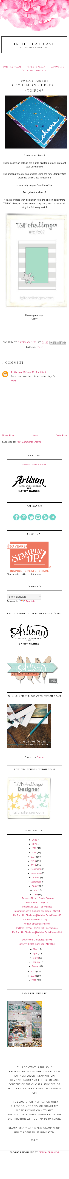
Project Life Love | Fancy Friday (37, 907)
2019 (33, 848)
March (36, 958)
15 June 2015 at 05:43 (34, 372)
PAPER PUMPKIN (36, 67)
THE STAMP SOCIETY (33, 70)
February (35, 962)
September (35, 882)
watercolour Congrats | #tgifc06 (37, 940)
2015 (33, 865)
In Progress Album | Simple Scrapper (37, 898)
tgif (40, 347)
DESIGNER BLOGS (49, 1152)
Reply (13, 380)
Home (35, 435)
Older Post (61, 435)
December (36, 869)
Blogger (40, 757)
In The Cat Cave (34, 44)
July (35, 890)
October (36, 877)
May (35, 949)
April (35, 953)
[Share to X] (58, 343)
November (36, 873)
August (35, 886)
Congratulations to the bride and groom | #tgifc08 (37, 911)
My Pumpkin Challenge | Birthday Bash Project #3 (37, 915)
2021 (34, 840)
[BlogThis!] (54, 343)
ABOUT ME (57, 67)
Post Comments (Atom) (28, 442)
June (35, 894)
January (36, 966)
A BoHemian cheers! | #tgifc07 (37, 919)
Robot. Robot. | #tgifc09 (37, 902)
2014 (33, 971)
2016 (33, 861)
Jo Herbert (16, 372)
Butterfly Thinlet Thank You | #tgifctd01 (37, 944)
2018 (33, 852)
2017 (33, 857)
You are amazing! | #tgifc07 (37, 924)
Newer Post (8, 435)
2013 (33, 976)
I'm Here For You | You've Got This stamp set (37, 928)
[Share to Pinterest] (64, 343)
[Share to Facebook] (61, 343)
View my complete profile (34, 464)
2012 (33, 980)
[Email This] (51, 343)
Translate (30, 601)
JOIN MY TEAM (12, 67)
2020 (34, 844)
